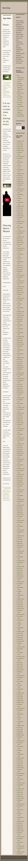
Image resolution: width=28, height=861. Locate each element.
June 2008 (20, 635)
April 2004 (20, 765)
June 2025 (20, 177)
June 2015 (20, 417)
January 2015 (20, 428)
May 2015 (19, 419)
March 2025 (20, 183)
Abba (9, 86)
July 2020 (19, 313)
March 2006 (20, 702)
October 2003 (21, 783)
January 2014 (20, 459)
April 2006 (20, 700)
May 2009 (20, 604)
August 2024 (20, 206)
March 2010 (20, 576)
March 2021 (20, 292)
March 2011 (20, 545)
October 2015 (20, 407)
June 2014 (20, 447)
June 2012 (20, 509)
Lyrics (7, 490)
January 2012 (20, 520)
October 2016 (21, 378)
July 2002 (19, 823)
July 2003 (19, 790)
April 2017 (20, 365)
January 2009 (21, 614)
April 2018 (20, 342)
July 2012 (19, 507)
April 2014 (20, 451)
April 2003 (20, 796)
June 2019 (20, 317)
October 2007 (21, 656)
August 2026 (20, 141)
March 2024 (20, 215)
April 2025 (20, 181)
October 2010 (20, 560)
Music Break (20, 116)
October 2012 (20, 499)
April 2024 (20, 213)
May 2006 (20, 698)
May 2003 (20, 794)
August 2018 (20, 336)
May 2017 (19, 363)
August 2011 (20, 535)
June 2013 (20, 478)
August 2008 (20, 631)
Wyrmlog (6, 8)
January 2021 (20, 298)
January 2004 (21, 773)
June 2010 (20, 570)
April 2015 (20, 420)
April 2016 (20, 390)
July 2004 (19, 760)
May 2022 (20, 269)
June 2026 (20, 144)
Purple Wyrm (8, 82)
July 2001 (19, 853)
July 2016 (19, 384)
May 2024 (20, 212)
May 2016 (20, 388)
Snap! (7, 498)
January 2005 (21, 740)
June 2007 (20, 664)
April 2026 (20, 148)
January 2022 (21, 275)
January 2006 (21, 708)
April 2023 (20, 240)
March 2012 (20, 514)
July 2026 (19, 143)
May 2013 (19, 480)
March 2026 (20, 150)
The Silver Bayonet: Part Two (20, 98)
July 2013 (19, 476)
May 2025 (20, 179)
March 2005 (20, 735)
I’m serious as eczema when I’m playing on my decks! (7, 113)
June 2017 (20, 361)
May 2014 (19, 449)
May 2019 (20, 319)
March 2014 (20, 453)
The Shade (20, 114)
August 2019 (20, 315)
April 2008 (20, 639)
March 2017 (20, 367)
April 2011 (20, 543)
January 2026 (21, 156)
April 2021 (20, 290)
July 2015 (19, 415)
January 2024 (21, 221)
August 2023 (20, 236)
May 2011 (19, 541)
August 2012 (20, 505)
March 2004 (20, 767)
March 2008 (20, 641)
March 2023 (20, 242)
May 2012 (19, 510)
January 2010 (20, 581)
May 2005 (20, 731)
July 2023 (19, 238)
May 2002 (20, 827)
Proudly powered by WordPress (14, 857)
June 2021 (20, 288)
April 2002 (20, 829)
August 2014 (20, 443)
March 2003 (20, 798)
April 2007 (20, 668)
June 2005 (20, 729)
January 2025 (21, 189)
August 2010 (20, 566)
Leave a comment (7, 97)
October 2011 (20, 530)
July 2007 (19, 662)
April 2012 (20, 512)
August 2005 (20, 725)
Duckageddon (6, 91)
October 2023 (21, 231)
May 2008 (20, 637)
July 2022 (19, 265)
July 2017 (19, 359)
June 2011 (19, 539)
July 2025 (19, 175)
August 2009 (20, 599)
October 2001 (20, 846)
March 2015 (20, 422)
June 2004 (20, 762)
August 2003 (20, 788)
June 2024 (20, 210)
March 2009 (20, 608)
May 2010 (19, 572)
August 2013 (20, 474)
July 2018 (19, 338)
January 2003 (20, 804)
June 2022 (20, 267)
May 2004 (20, 763)
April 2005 (20, 733)
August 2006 (20, 693)
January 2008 (21, 647)
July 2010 (19, 568)
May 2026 (20, 146)
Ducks (6, 24)
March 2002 (20, 831)
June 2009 (20, 602)
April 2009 (20, 606)
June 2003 (20, 792)
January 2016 (20, 397)
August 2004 (20, 758)
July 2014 (19, 445)
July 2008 (19, 633)
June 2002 (20, 825)
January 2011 (20, 551)
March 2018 (20, 344)
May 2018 (19, 340)
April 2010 (20, 574)
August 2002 (20, 821)
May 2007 (20, 666)
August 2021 (20, 286)
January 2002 (21, 836)
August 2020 (20, 311)
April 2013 (20, 482)
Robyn (4, 92)
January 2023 (20, 248)
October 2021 (20, 281)
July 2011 (19, 537)
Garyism (19, 83)
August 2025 (20, 173)
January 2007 (20, 675)
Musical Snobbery (7, 491)
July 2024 (19, 208)
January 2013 (20, 489)
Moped (4, 498)
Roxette (8, 92)
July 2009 (19, 601)
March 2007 (20, 670)
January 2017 (20, 373)
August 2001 (20, 852)
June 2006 (20, 696)
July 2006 (19, 694)
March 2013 (20, 484)
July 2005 (19, 727)
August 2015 (20, 413)
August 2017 (20, 357)
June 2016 (20, 386)
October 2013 (20, 468)
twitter (8, 95)
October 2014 (20, 438)
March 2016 (20, 392)
